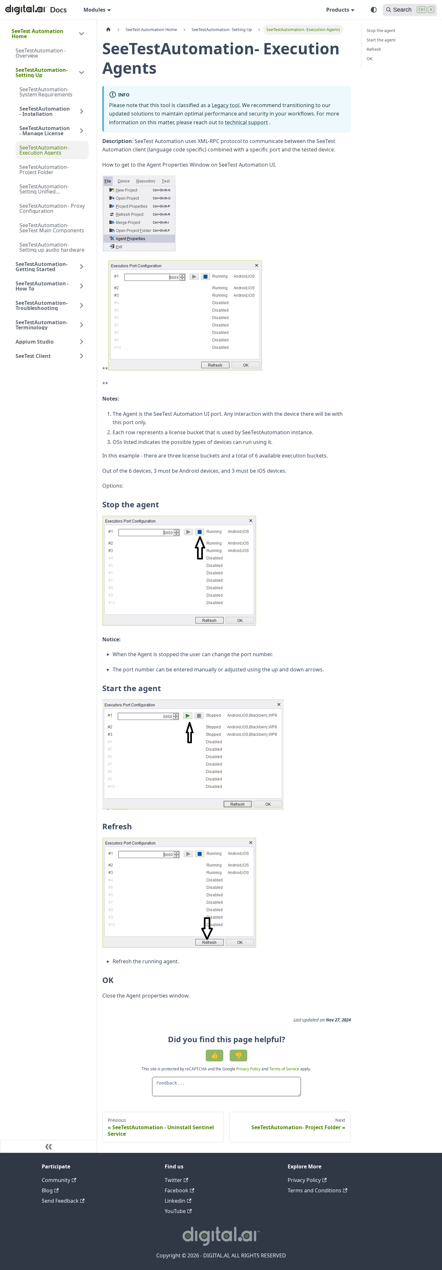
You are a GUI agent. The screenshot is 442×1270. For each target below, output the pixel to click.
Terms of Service (284, 1069)
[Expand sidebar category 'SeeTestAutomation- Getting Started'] (81, 267)
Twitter (173, 1180)
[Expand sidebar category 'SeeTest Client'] (81, 355)
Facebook (176, 1190)
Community (56, 1180)
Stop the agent (381, 30)
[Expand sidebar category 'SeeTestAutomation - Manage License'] (81, 131)
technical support (246, 122)
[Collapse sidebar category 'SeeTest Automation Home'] (81, 34)
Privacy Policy (248, 1069)
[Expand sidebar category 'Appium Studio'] (81, 341)
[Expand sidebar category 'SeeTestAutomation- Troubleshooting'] (81, 305)
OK (369, 58)
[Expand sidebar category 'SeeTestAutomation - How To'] (81, 286)
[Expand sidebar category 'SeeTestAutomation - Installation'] (81, 111)
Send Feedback (60, 1200)
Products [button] (337, 9)
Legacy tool (225, 105)
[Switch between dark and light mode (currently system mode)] (374, 10)
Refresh (374, 49)
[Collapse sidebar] (48, 1146)
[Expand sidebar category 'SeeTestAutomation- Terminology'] (81, 325)
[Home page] (108, 30)
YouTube (175, 1211)
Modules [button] (94, 9)
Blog (47, 1190)
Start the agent (381, 40)
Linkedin (175, 1200)
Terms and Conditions (314, 1190)
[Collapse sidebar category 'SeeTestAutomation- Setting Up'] (81, 72)
